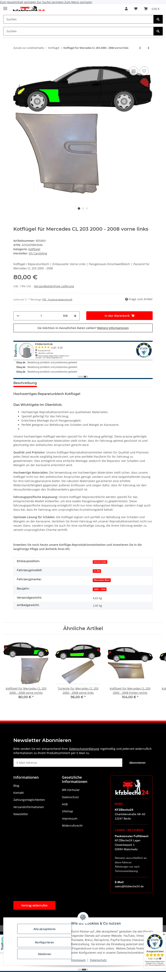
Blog (16, 786)
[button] (126, 9)
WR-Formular (71, 790)
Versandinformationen (28, 807)
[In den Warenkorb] (16, 59)
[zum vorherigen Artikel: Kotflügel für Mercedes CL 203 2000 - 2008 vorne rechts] (148, 48)
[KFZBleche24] (29, 8)
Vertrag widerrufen (34, 905)
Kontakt (18, 793)
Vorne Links (100, 561)
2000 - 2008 (99, 589)
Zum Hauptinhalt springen (18, 2)
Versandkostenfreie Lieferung (54, 286)
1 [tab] (79, 208)
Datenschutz (98, 960)
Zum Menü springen (78, 2)
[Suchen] (158, 19)
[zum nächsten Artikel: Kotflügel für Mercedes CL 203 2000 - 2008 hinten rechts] (140, 48)
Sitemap (67, 811)
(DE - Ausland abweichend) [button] (57, 299)
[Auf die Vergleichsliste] (133, 71)
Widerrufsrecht (72, 825)
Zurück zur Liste (22, 48)
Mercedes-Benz (102, 580)
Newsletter (20, 814)
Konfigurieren (44, 942)
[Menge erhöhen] (75, 315)
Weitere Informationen (113, 328)
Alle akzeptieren (44, 929)
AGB (65, 804)
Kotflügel (34, 249)
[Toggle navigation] (5, 6)
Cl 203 (97, 571)
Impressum (78, 960)
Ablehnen (44, 954)
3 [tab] (87, 208)
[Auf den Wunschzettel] (144, 71)
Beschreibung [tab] (25, 383)
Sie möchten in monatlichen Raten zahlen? (83, 328)
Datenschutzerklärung (84, 749)
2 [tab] (83, 208)
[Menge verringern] (18, 315)
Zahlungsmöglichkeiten (29, 800)
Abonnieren (137, 763)
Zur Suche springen (50, 2)
